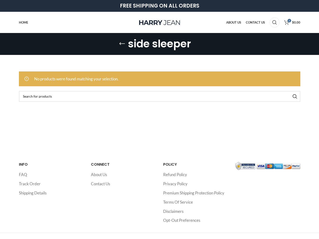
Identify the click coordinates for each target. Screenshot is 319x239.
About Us (99, 174)
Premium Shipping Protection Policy (193, 192)
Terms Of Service (178, 202)
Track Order (30, 183)
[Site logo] (160, 21)
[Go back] (122, 44)
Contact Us (100, 183)
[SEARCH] (294, 96)
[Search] (274, 22)
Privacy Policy (175, 183)
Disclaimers (173, 211)
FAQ (23, 174)
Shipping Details (33, 192)
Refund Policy (175, 174)
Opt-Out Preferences (181, 220)
